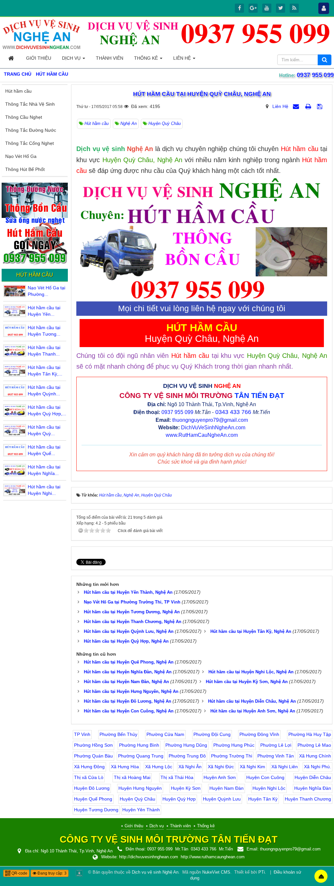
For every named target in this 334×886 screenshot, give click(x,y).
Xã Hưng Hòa (125, 766)
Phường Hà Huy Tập (309, 734)
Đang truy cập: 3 (52, 873)
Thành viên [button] (109, 58)
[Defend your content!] (79, 873)
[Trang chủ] (12, 58)
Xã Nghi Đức (221, 766)
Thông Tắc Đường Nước (30, 130)
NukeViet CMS (216, 872)
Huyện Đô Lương (92, 788)
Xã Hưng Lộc (158, 766)
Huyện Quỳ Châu (137, 799)
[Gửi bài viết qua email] (297, 106)
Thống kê (206, 825)
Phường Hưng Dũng (186, 745)
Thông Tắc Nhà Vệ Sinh (30, 104)
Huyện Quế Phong (93, 799)
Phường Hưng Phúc (233, 745)
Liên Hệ (280, 106)
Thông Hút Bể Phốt (25, 169)
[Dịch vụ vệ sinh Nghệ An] (42, 34)
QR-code (18, 873)
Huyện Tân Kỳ (263, 799)
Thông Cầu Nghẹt (23, 117)
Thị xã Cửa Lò (88, 777)
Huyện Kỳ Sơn (186, 788)
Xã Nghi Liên (284, 766)
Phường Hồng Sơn (93, 745)
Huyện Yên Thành (141, 809)
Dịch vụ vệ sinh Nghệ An (155, 872)
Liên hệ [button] (182, 58)
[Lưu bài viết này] (320, 106)
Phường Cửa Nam (165, 734)
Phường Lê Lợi (275, 745)
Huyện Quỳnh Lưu (222, 799)
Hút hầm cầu (18, 91)
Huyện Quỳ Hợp (179, 799)
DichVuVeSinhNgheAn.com (213, 427)
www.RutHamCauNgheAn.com (202, 435)
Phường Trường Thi (231, 755)
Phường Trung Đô (187, 755)
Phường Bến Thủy (118, 734)
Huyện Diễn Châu (313, 777)
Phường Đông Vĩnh (259, 734)
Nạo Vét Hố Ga (21, 156)
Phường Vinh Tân (275, 755)
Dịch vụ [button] (72, 58)
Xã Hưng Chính (315, 755)
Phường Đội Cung (212, 734)
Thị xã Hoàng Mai (132, 777)
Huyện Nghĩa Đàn (312, 788)
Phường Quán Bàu (93, 755)
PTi (261, 872)
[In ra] (308, 106)
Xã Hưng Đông (89, 766)
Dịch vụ (156, 825)
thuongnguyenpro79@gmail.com (210, 420)
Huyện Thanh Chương (308, 799)
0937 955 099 (177, 412)
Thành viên (180, 825)
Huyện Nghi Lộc (268, 788)
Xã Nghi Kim (252, 766)
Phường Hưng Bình (139, 745)
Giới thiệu (134, 825)
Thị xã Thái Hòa (176, 777)
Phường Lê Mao (314, 745)
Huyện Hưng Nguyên (140, 788)
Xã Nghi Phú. (317, 766)
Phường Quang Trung (140, 755)
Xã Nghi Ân (190, 766)
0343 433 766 (233, 412)
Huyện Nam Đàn (226, 788)
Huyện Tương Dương (96, 809)
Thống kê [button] (146, 58)
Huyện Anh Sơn (220, 777)
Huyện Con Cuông (265, 777)
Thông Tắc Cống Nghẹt (29, 143)
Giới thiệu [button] (38, 58)
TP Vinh (82, 734)
